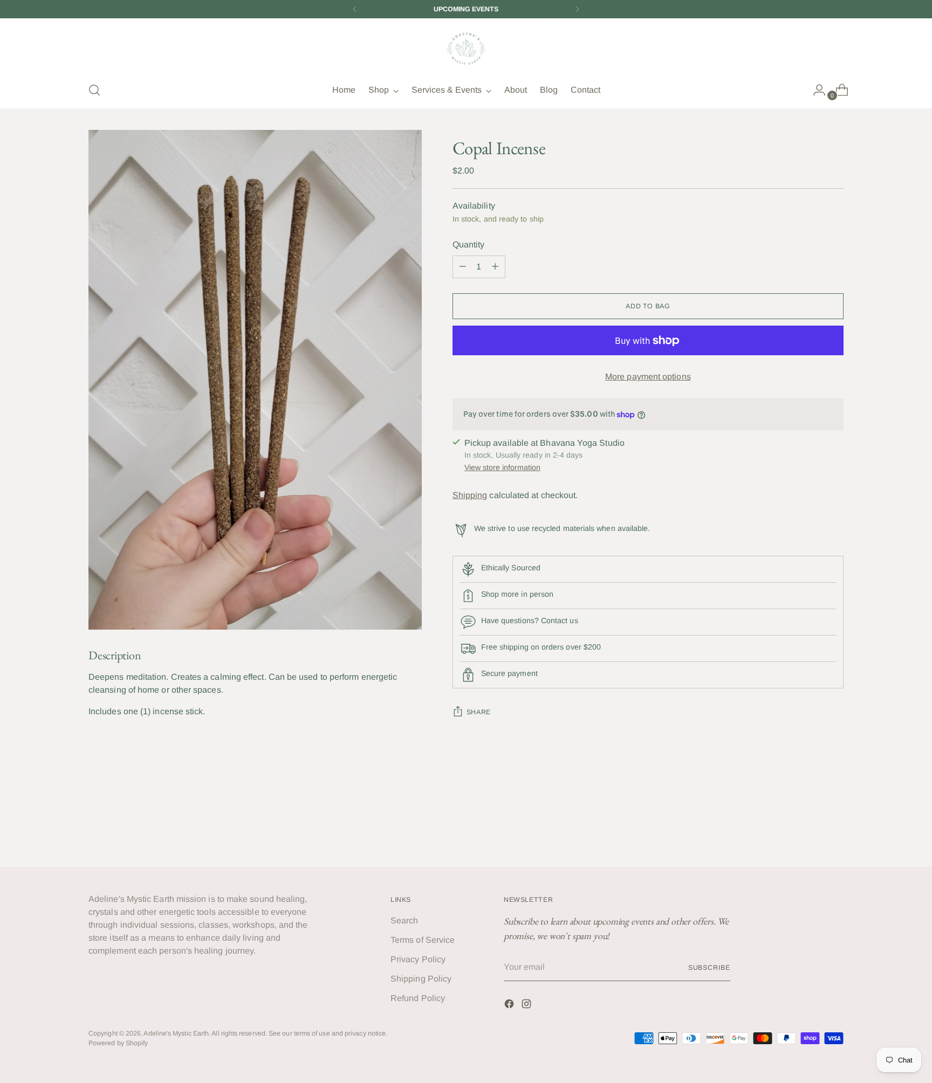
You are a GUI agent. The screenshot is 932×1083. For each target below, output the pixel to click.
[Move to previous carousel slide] (809, 830)
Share (479, 712)
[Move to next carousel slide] (834, 829)
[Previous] (355, 9)
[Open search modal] (94, 90)
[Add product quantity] (462, 267)
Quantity (469, 244)
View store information (502, 467)
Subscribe (709, 967)
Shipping (470, 495)
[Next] (577, 9)
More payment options (648, 376)
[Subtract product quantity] (495, 267)
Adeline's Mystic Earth (176, 1033)
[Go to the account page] (815, 90)
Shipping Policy (420, 978)
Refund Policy (417, 998)
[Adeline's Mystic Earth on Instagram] (527, 1005)
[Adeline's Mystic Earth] (466, 48)
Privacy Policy (418, 959)
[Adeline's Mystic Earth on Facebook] (510, 1005)
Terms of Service (422, 939)
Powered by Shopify (118, 1043)
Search (404, 920)
